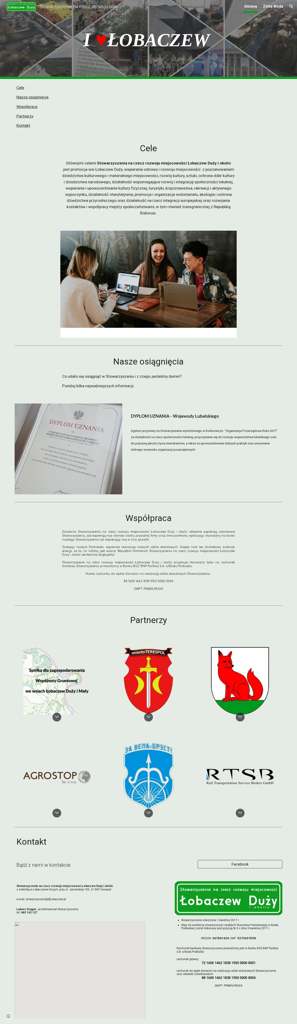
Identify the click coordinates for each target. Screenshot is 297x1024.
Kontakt (23, 125)
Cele (20, 87)
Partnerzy (24, 116)
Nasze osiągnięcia (32, 97)
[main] (148, 40)
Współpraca (26, 106)
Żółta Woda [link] (273, 6)
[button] (291, 6)
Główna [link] (250, 6)
